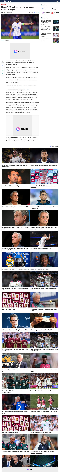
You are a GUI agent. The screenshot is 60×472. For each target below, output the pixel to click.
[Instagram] (45, 13)
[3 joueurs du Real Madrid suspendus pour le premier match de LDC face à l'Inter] (56, 28)
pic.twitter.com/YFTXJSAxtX (25, 87)
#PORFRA (18, 87)
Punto (2, 12)
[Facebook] (45, 9)
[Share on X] (36, 12)
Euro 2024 (3, 4)
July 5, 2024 (26, 89)
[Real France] (7, 1)
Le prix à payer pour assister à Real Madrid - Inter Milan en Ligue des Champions (46, 21)
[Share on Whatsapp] (2, 70)
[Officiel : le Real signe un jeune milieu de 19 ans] (56, 35)
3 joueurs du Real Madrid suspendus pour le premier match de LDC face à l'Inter (45, 28)
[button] (2, 1)
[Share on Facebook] (34, 12)
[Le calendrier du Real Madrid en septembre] (56, 40)
